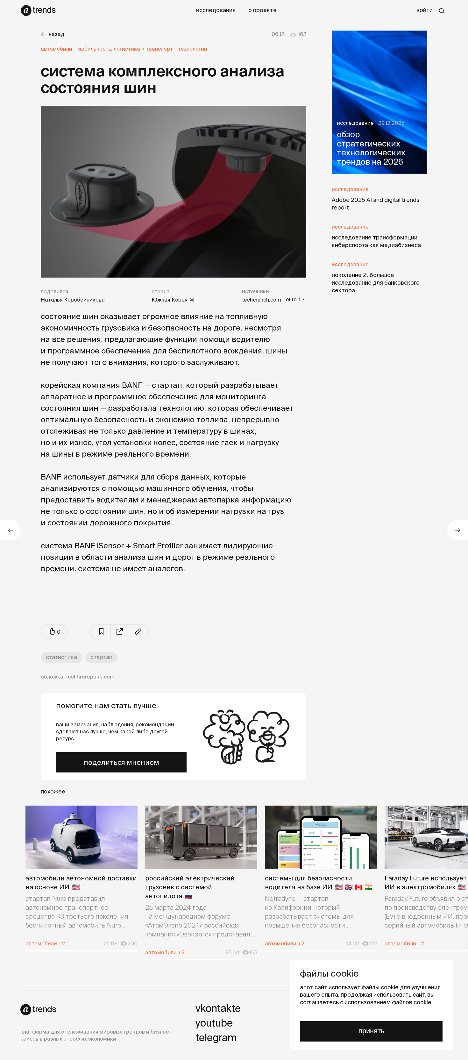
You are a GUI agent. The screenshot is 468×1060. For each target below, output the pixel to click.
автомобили (56, 49)
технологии (192, 49)
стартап (101, 657)
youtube (214, 1022)
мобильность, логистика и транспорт (125, 49)
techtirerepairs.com (90, 676)
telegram (216, 1037)
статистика (61, 657)
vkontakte (218, 1008)
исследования (216, 10)
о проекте (262, 10)
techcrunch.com (261, 299)
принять (371, 1031)
